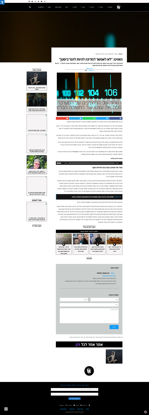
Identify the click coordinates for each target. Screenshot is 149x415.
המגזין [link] (49, 7)
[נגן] (120, 163)
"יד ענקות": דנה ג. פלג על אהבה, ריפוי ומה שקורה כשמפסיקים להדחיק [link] (37, 172)
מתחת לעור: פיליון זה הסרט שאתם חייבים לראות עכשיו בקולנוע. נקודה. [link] (36, 109)
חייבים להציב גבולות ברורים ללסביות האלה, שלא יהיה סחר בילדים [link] (80, 249)
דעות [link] (66, 7)
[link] (2, 2)
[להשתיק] (63, 163)
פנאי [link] (83, 7)
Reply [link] (113, 273)
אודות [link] (87, 413)
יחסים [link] (75, 7)
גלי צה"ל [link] (91, 231)
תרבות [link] (92, 7)
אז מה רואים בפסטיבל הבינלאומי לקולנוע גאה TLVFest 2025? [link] (37, 150)
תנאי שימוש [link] (80, 413)
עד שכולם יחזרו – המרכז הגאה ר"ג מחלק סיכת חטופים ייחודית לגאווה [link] (37, 218)
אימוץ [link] (96, 231)
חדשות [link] (110, 7)
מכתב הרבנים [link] (84, 231)
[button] (29, 7)
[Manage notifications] (145, 412)
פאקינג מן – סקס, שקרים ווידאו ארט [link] (36, 130)
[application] (89, 163)
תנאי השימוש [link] (102, 337)
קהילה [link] (101, 7)
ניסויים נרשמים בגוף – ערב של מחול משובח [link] (36, 88)
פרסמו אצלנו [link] (63, 413)
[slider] (59, 162)
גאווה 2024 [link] (58, 7)
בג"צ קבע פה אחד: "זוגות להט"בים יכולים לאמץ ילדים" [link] (114, 249)
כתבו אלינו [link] (71, 413)
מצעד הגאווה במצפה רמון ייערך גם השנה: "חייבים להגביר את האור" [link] (36, 193)
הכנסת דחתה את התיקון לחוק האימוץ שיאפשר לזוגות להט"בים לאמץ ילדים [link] (98, 249)
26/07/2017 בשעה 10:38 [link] (109, 276)
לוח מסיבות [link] (41, 7)
